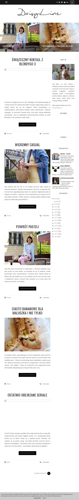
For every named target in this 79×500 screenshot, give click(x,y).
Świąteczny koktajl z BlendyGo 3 (27, 61)
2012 (56, 231)
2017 (56, 217)
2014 (56, 226)
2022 (56, 204)
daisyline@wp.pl (57, 108)
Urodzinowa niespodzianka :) (67, 178)
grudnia (56, 201)
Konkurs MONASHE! (65, 166)
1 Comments (45, 297)
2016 (56, 220)
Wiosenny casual (27, 144)
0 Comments (45, 133)
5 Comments (45, 215)
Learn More (37, 498)
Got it (44, 498)
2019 (56, 212)
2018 (56, 215)
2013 (56, 228)
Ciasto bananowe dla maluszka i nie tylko (27, 310)
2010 (56, 236)
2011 (56, 234)
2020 (56, 209)
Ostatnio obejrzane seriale (27, 394)
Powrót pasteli (27, 226)
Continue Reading (27, 124)
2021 (56, 207)
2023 (56, 199)
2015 (56, 223)
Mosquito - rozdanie (65, 154)
